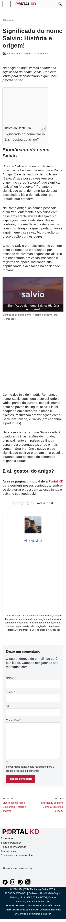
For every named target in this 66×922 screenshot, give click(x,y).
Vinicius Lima (14, 53)
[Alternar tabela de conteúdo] (41, 129)
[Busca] (60, 4)
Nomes (12, 20)
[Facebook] (5, 883)
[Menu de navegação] (6, 4)
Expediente (7, 838)
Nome (10, 677)
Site (8, 706)
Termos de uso (9, 851)
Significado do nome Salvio (24, 134)
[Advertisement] (24, 107)
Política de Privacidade (13, 846)
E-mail (10, 692)
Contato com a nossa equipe (16, 855)
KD (4, 20)
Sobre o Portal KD (11, 842)
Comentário (13, 720)
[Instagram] (12, 883)
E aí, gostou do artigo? (21, 139)
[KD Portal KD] (26, 3)
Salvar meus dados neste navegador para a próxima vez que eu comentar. (30, 768)
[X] (27, 883)
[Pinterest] (20, 883)
